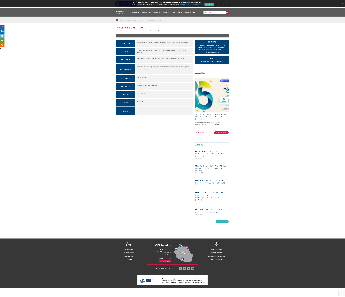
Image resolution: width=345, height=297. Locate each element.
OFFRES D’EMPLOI (177, 12)
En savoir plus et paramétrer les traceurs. (192, 4)
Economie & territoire (120, 12)
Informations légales (216, 259)
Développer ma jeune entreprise (134, 20)
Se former (156, 12)
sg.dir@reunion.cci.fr (163, 258)
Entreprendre (134, 12)
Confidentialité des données (216, 256)
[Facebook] (2, 27)
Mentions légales (216, 249)
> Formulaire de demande (211, 52)
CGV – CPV (128, 259)
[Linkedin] (2, 31)
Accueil (121, 20)
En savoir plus (199, 125)
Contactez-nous (129, 256)
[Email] (2, 40)
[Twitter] (2, 36)
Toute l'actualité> (221, 132)
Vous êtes (166, 12)
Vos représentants (128, 252)
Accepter (209, 4)
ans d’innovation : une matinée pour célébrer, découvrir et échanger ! (210, 168)
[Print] (2, 45)
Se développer (146, 12)
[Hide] (0, 48)
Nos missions (129, 249)
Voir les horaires (165, 261)
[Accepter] (343, 4)
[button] (196, 132)
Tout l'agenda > (222, 221)
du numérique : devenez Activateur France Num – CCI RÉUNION (211, 153)
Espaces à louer (190, 12)
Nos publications (216, 252)
